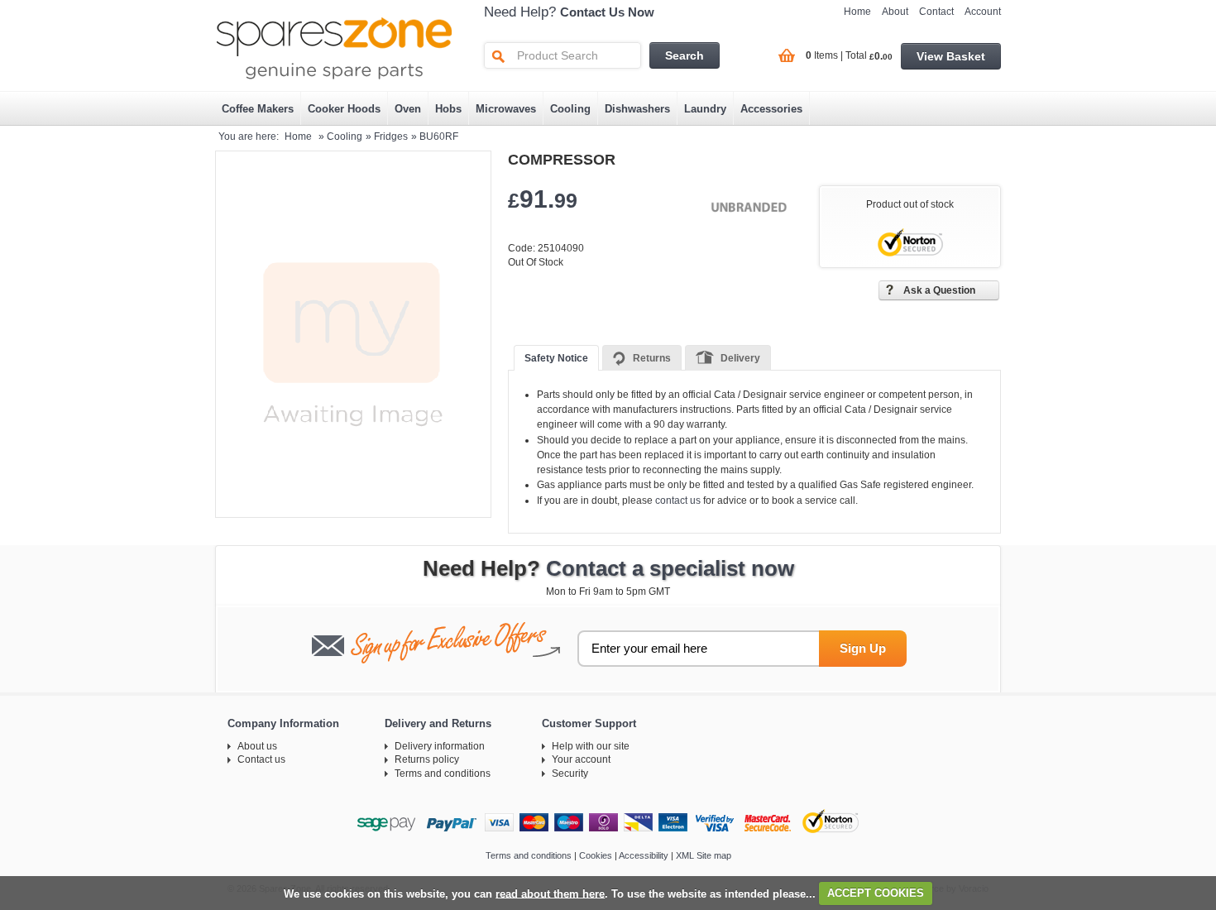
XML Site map (703, 855)
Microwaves (506, 109)
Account (983, 11)
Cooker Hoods (344, 109)
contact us (678, 500)
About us (257, 746)
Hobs (448, 109)
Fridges (391, 136)
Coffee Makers (258, 109)
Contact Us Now (607, 12)
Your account (581, 759)
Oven (408, 109)
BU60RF (438, 136)
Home (857, 11)
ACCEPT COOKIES (875, 893)
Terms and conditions (443, 773)
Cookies (595, 855)
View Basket (951, 56)
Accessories (771, 109)
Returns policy (427, 759)
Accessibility (643, 855)
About (895, 11)
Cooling (570, 109)
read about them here (550, 893)
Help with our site (591, 746)
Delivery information (440, 746)
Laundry (705, 109)
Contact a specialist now (670, 568)
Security (570, 773)
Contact (936, 11)
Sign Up (863, 648)
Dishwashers (637, 109)
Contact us (261, 759)
